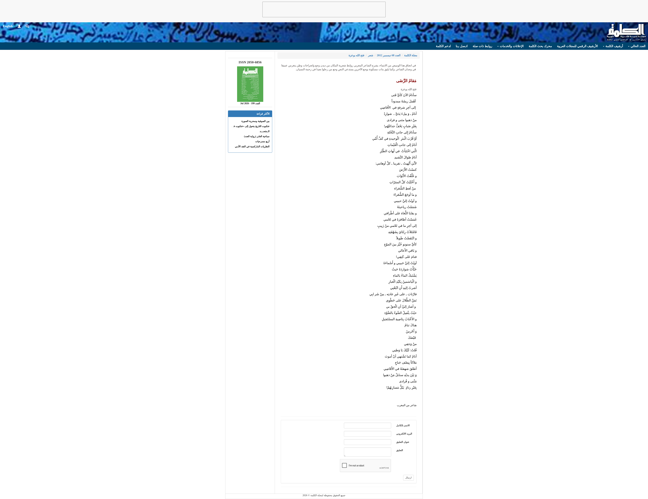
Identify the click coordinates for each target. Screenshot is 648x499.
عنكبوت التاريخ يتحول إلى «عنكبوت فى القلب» (246, 126)
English (8, 26)
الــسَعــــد (264, 131)
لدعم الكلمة (443, 46)
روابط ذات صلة (482, 46)
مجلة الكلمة (410, 55)
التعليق (399, 450)
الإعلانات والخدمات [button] (511, 46)
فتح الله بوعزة (356, 55)
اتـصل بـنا (462, 46)
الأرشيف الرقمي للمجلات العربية (577, 46)
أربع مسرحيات (262, 141)
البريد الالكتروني (404, 433)
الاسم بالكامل (403, 425)
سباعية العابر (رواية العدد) (256, 136)
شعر (370, 55)
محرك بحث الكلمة (540, 46)
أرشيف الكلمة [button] (614, 46)
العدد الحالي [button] (637, 46)
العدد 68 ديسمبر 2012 (388, 55)
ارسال (408, 477)
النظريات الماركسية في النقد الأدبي (252, 146)
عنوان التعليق (402, 442)
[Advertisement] (324, 9)
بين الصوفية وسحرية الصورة (255, 121)
